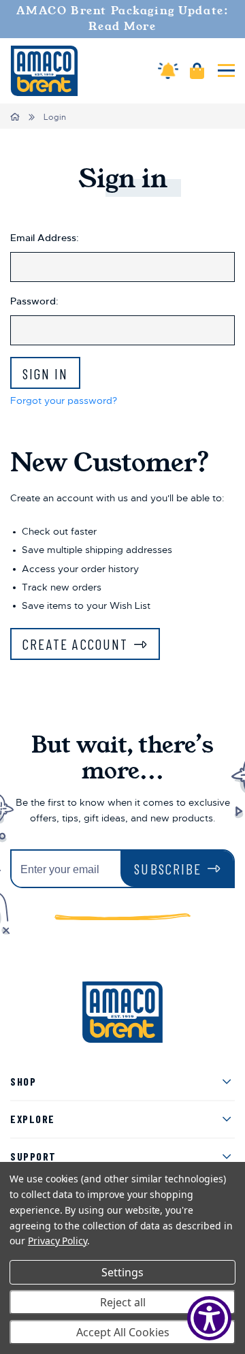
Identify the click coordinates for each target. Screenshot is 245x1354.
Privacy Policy (57, 1240)
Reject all (123, 1302)
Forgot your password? (63, 400)
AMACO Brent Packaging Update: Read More (122, 18)
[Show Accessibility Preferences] (209, 1318)
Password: (34, 301)
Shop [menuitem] (23, 1081)
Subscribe (167, 868)
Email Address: (44, 238)
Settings (122, 1272)
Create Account (75, 643)
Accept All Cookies (122, 1332)
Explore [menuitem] (32, 1118)
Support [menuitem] (33, 1156)
